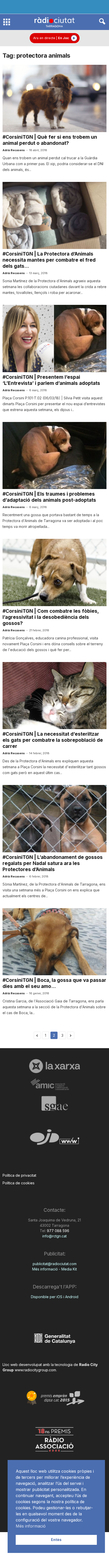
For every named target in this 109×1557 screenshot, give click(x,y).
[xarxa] (54, 1066)
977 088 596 (57, 1231)
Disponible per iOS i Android (54, 1297)
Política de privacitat (19, 1175)
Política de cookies (18, 1183)
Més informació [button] (31, 1526)
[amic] (54, 1084)
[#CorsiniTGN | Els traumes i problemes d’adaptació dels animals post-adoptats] (54, 455)
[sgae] (54, 1103)
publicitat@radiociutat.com (55, 1264)
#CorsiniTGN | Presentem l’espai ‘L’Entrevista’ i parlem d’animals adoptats (51, 380)
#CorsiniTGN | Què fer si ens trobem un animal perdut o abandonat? (50, 140)
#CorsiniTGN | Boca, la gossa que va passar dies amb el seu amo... (54, 983)
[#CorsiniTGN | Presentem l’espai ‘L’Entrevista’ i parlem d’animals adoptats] (54, 338)
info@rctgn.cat (54, 1236)
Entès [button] (56, 1539)
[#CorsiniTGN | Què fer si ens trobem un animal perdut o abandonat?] (54, 98)
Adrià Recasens (14, 150)
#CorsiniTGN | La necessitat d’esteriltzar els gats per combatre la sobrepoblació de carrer (53, 740)
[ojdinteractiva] (54, 1139)
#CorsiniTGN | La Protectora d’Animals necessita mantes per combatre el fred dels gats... (49, 260)
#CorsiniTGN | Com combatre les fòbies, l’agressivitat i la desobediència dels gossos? (51, 617)
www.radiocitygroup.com (35, 1370)
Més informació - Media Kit (54, 1269)
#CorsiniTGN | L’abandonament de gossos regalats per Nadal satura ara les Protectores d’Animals (53, 863)
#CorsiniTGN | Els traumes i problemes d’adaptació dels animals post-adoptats (49, 497)
